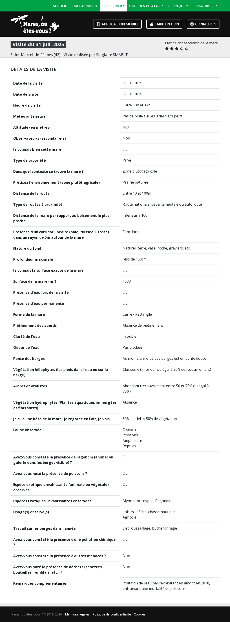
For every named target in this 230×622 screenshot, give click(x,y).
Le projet (177, 6)
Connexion (205, 24)
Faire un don (166, 24)
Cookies (140, 614)
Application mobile (120, 24)
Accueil (60, 6)
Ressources (203, 6)
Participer (112, 6)
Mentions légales (77, 614)
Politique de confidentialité (112, 614)
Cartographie (84, 6)
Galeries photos (145, 6)
